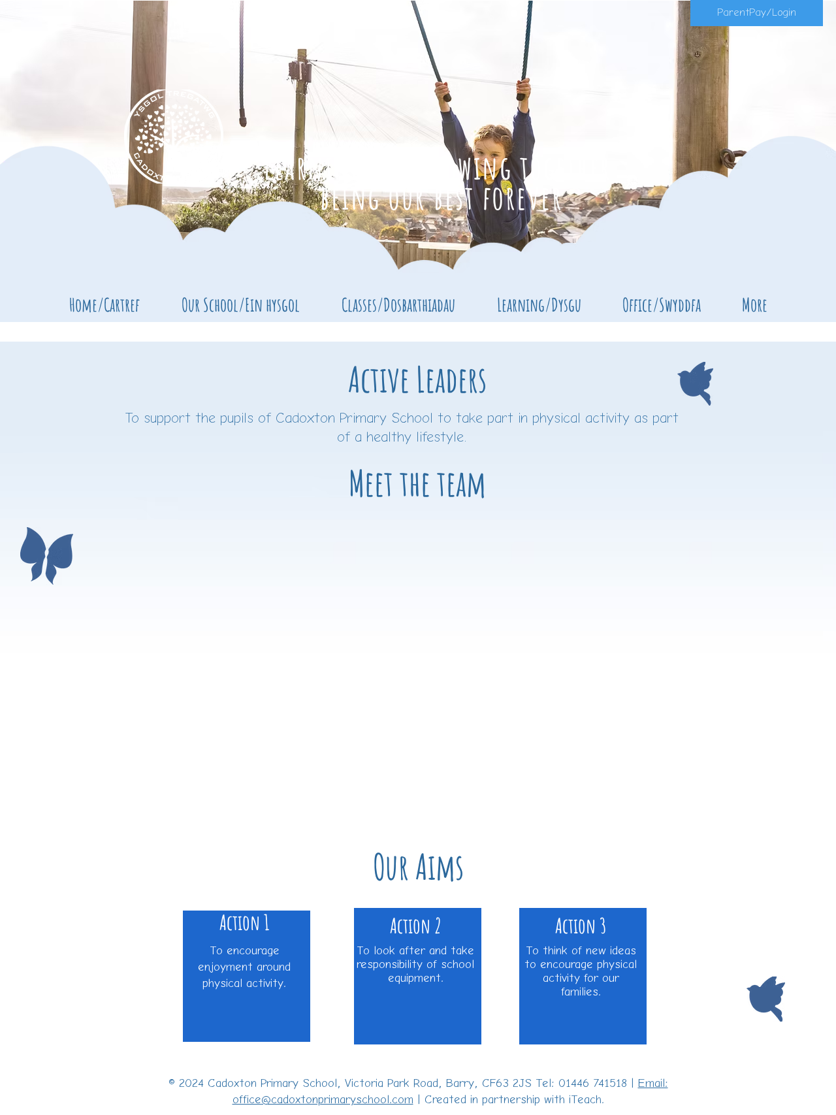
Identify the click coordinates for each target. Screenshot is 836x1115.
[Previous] (73, 157)
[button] (241, 304)
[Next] (762, 157)
